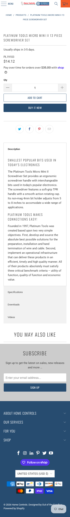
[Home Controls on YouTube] (51, 453)
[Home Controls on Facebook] (18, 453)
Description (14, 149)
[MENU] (1, 3)
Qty (5, 80)
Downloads (14, 304)
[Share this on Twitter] (19, 129)
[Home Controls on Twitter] (44, 453)
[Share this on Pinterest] (39, 129)
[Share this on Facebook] (29, 129)
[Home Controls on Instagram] (25, 453)
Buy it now (35, 108)
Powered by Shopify (14, 508)
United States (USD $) (32, 473)
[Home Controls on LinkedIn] (31, 453)
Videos (11, 317)
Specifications (15, 292)
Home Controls (19, 504)
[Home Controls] (35, 3)
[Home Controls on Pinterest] (38, 453)
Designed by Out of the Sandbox (45, 504)
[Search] (56, 3)
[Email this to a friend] (49, 129)
